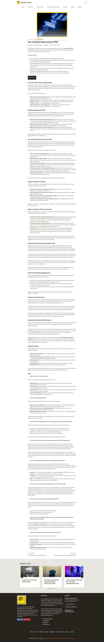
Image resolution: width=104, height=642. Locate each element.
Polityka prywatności (47, 618)
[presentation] (30, 571)
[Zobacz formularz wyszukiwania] (86, 2)
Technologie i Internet (39, 39)
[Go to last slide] (22, 576)
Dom (36, 631)
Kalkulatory (45, 622)
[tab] (49, 588)
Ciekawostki (52, 631)
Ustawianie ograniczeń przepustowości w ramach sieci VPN (51, 581)
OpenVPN (36, 228)
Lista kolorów (46, 624)
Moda (63, 631)
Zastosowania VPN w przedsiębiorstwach (37, 554)
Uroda (72, 7)
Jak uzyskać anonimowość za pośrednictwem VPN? (65, 554)
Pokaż (33, 77)
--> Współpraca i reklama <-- (71, 606)
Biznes (46, 631)
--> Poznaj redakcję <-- (70, 604)
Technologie (30, 39)
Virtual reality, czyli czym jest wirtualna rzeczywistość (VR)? (74, 581)
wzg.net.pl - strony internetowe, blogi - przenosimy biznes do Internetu (59, 638)
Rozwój (32, 631)
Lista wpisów (46, 620)
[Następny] (82, 576)
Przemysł (58, 631)
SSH (47, 239)
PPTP (35, 217)
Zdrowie (71, 631)
